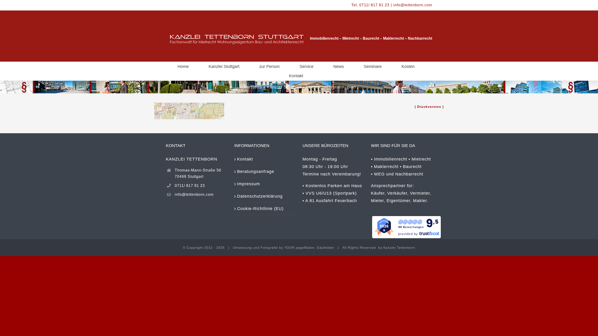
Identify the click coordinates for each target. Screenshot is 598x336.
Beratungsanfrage (255, 171)
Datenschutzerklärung (260, 196)
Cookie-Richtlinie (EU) (260, 208)
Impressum (248, 184)
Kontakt (245, 159)
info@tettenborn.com (412, 5)
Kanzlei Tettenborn (399, 247)
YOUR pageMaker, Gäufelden (309, 247)
